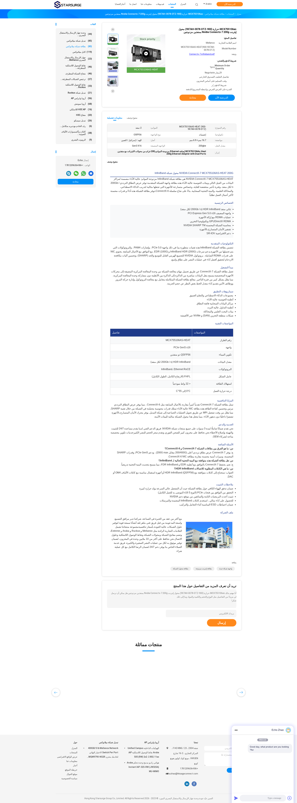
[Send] (236, 798)
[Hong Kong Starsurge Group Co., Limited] (67, 4)
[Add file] (289, 798)
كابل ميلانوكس (82, 52)
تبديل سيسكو (83, 120)
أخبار (75, 765)
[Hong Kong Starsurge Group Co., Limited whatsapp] (83, 173)
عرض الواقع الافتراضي (67, 757)
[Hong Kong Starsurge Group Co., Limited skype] (68, 173)
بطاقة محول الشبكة (180, 569)
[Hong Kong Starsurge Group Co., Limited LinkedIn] (186, 784)
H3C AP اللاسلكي (81, 109)
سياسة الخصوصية (69, 778)
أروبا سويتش (83, 104)
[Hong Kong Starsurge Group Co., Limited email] (90, 173)
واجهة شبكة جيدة (225, 569)
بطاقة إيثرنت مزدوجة (204, 569)
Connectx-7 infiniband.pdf (202, 54)
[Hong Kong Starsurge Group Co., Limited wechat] (76, 173)
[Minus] (236, 730)
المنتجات (73, 752)
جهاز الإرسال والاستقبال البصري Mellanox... (78, 58)
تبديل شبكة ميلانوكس (79, 41)
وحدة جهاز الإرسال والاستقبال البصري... (75, 34)
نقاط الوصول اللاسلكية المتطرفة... (78, 66)
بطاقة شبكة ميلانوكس (79, 46)
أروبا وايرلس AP (81, 98)
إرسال (221, 623)
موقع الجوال (72, 774)
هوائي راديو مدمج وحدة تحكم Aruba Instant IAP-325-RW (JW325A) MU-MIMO (143, 767)
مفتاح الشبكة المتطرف (78, 73)
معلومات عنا (71, 761)
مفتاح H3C (84, 115)
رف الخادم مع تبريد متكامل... (76, 126)
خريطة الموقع (71, 770)
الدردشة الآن (229, 4)
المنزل (74, 748)
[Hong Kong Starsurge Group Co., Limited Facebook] (194, 784)
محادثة (76, 181)
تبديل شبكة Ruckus (80, 93)
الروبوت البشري (81, 139)
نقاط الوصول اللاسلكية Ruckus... (78, 85)
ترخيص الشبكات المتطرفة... (76, 79)
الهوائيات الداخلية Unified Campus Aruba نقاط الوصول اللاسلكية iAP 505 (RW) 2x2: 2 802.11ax (143, 752)
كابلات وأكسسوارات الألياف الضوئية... (76, 132)
